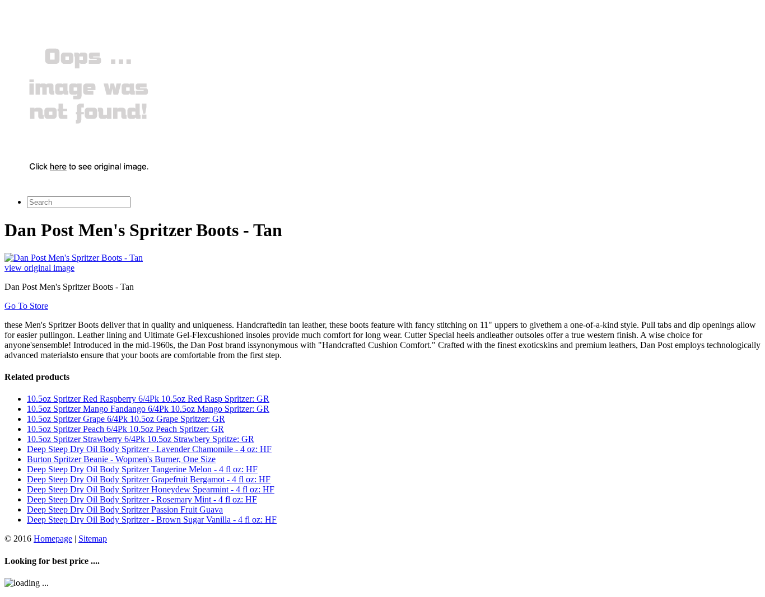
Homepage (53, 538)
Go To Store (26, 306)
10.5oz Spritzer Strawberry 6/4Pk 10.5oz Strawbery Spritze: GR (140, 439)
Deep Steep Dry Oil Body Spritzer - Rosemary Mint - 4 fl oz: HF (142, 499)
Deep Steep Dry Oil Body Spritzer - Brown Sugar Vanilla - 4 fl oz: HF (152, 519)
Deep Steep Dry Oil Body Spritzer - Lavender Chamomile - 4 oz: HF (149, 449)
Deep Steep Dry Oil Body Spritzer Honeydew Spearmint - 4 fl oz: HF (150, 489)
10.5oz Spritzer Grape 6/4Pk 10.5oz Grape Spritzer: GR (126, 419)
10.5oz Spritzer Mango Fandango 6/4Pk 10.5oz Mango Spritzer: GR (148, 408)
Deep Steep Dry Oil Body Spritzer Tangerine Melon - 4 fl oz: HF (142, 469)
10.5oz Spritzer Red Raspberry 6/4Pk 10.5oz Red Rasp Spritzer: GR (148, 398)
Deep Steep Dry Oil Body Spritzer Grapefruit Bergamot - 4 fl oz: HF (148, 479)
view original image (39, 267)
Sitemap (92, 538)
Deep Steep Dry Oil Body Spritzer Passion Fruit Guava (125, 509)
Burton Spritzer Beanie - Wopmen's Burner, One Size (121, 459)
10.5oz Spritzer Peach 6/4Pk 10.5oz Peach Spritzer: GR (125, 429)
